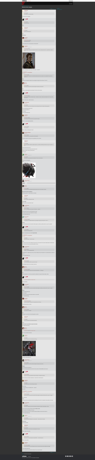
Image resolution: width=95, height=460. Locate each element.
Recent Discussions (59, 9)
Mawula (25, 266)
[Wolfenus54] (23, 11)
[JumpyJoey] (23, 141)
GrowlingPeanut (29, 72)
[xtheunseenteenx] (23, 181)
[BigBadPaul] (23, 46)
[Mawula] (23, 83)
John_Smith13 (26, 284)
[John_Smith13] (23, 284)
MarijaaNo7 (26, 37)
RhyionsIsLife (26, 216)
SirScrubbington (26, 48)
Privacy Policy (37, 457)
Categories (58, 8)
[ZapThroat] (23, 154)
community (29, 0)
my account (70, 0)
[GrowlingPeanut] (24, 235)
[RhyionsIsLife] (23, 217)
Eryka (24, 30)
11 (54, 452)
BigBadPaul (26, 46)
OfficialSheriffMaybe (26, 40)
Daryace (25, 143)
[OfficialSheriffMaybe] (23, 133)
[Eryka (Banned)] (23, 19)
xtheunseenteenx (26, 180)
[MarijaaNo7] (23, 38)
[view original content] (32, 279)
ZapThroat (25, 85)
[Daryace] (23, 186)
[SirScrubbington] (23, 103)
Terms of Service (34, 457)
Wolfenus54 (26, 10)
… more (26, 76)
